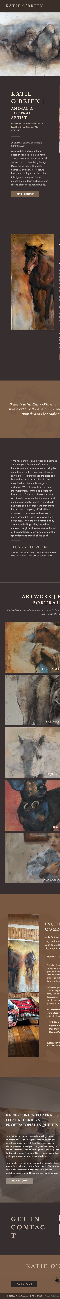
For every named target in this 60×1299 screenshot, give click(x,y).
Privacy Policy (50, 1296)
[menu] (56, 5)
